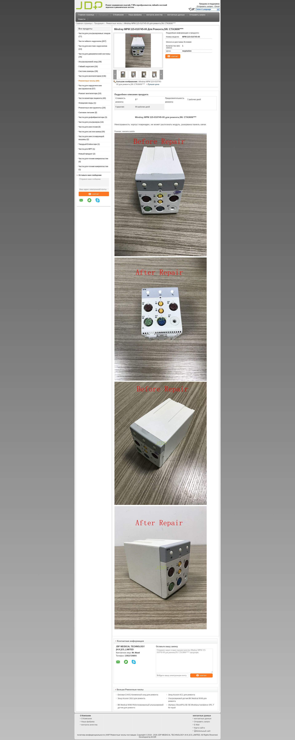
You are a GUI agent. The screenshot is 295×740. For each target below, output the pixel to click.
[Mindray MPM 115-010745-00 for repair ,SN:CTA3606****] (138, 50)
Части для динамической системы (94, 54)
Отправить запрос (205, 6)
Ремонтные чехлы (114, 23)
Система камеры (86, 71)
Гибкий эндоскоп (86, 66)
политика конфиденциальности (91, 735)
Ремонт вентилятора (88, 93)
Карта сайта (199, 728)
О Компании (118, 15)
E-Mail (196, 725)
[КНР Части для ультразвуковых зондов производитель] (90, 5)
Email (217, 6)
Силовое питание (86, 112)
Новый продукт (85, 154)
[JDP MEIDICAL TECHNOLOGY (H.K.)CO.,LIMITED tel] (106, 203)
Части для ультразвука (89, 122)
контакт (95, 194)
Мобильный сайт (203, 731)
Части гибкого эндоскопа (90, 41)
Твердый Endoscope (88, 144)
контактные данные (176, 15)
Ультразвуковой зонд (88, 62)
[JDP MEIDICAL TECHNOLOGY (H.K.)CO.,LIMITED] (218, 9)
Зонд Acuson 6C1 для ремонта (181, 695)
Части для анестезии (88, 127)
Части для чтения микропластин (93, 159)
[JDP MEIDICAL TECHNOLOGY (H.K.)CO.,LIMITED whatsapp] (91, 202)
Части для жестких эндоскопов (93, 46)
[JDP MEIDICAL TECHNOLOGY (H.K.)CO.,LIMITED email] (83, 202)
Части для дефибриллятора (91, 117)
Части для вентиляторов (90, 76)
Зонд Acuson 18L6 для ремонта (131, 698)
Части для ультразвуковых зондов (94, 33)
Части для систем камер (90, 132)
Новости (81, 19)
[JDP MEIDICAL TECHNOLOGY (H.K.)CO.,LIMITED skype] (99, 202)
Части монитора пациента (90, 98)
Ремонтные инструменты (90, 108)
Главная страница (86, 15)
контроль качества (154, 15)
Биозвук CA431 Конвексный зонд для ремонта (138, 695)
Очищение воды (86, 103)
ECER (153, 737)
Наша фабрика (135, 15)
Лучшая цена (153, 84)
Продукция (103, 15)
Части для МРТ (85, 149)
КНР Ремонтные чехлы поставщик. (121, 735)
